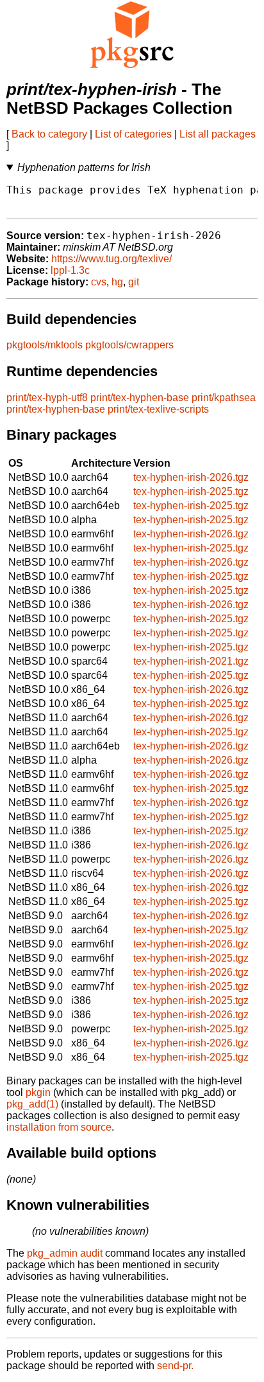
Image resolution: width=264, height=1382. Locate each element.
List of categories (133, 134)
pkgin (38, 1092)
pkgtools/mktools (44, 344)
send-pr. (175, 1365)
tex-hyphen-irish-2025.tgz (191, 491)
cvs (98, 281)
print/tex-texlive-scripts (158, 409)
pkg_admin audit (65, 1253)
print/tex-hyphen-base (139, 397)
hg (117, 281)
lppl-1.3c (70, 270)
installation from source (58, 1127)
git (133, 281)
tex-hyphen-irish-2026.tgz (191, 477)
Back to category (49, 134)
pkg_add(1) (32, 1104)
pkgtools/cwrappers (129, 344)
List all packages (217, 134)
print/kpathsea (224, 397)
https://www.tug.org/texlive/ (111, 258)
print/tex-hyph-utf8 (47, 397)
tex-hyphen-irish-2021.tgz (191, 661)
